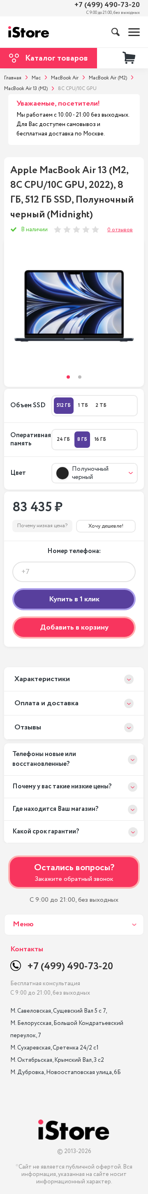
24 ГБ (63, 439)
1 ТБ (83, 405)
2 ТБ (100, 405)
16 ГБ (100, 439)
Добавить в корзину (74, 627)
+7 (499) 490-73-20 (107, 5)
